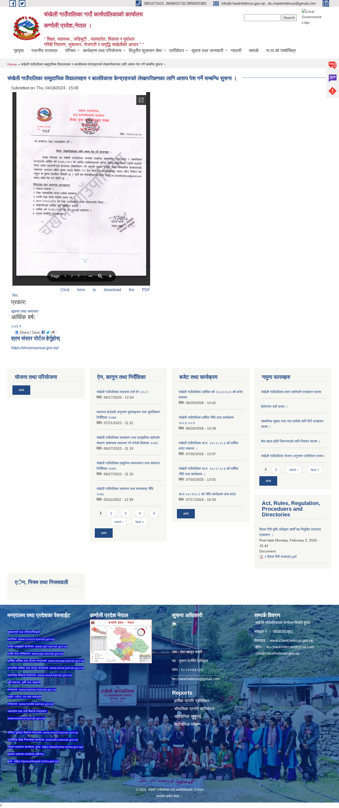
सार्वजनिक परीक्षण (187, 724)
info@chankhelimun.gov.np (277, 653)
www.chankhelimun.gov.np (292, 640)
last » (140, 522)
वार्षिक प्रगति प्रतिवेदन (191, 701)
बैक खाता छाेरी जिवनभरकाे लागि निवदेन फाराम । (290, 441)
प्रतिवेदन (176, 50)
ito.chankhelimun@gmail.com (196, 679)
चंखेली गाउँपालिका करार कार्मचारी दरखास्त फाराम (291, 392)
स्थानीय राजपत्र (44, 50)
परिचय (70, 50)
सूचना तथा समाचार (24, 311)
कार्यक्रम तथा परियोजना (102, 50)
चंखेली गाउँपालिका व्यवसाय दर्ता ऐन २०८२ (122, 392)
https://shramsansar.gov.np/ (35, 348)
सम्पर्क (254, 50)
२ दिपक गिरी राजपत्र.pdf (280, 557)
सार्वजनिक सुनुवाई (187, 716)
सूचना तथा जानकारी (207, 50)
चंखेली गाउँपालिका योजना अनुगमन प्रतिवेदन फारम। (293, 456)
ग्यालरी (236, 50)
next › (118, 522)
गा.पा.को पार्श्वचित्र (281, 50)
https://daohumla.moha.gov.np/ (62, 747)
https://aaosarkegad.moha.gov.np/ (36, 761)
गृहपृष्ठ (19, 50)
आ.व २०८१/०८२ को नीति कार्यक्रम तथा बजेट (207, 494)
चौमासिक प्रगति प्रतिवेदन (194, 709)
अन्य (21, 390)
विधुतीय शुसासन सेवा (145, 50)
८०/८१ (16, 326)
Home (12, 64)
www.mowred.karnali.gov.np (26, 718)
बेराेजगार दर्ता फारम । (274, 406)
